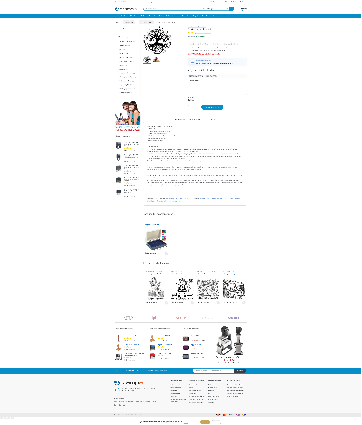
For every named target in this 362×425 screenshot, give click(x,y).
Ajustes (216, 422)
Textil (167, 16)
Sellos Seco (205, 16)
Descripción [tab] (179, 119)
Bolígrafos (196, 16)
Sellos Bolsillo (216, 16)
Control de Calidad (233, 396)
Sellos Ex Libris (128, 22)
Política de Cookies (195, 390)
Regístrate (240, 371)
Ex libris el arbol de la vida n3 (219, 199)
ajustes (186, 423)
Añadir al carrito (213, 107)
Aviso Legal (192, 393)
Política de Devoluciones (196, 396)
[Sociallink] (115, 405)
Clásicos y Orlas (125, 53)
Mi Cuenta (211, 385)
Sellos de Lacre (175, 393)
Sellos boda (174, 390)
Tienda (234, 2)
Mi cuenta (244, 2)
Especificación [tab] (194, 119)
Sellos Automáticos (121, 16)
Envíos (191, 388)
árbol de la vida (204, 199)
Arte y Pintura (124, 45)
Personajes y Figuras (127, 89)
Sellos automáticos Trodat (235, 393)
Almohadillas (153, 16)
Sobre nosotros (194, 385)
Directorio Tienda (213, 396)
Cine (122, 49)
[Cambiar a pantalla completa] (5, 418)
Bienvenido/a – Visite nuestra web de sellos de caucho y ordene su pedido (135, 2)
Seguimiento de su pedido (220, 2)
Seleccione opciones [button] (164, 253)
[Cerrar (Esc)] (12, 418)
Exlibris (143, 16)
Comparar (211, 402)
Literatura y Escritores (202, 271)
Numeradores (186, 16)
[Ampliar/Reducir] (1, 418)
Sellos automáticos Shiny (235, 388)
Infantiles (173, 271)
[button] (217, 76)
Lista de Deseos (213, 399)
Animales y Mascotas (127, 42)
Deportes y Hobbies (126, 57)
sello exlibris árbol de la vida (172, 201)
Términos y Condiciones (196, 399)
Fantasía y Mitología (150, 271)
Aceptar (205, 422)
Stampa (118, 415)
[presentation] (246, 318)
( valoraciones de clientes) (203, 33)
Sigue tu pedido (213, 388)
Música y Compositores (127, 77)
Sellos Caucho (134, 16)
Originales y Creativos (127, 85)
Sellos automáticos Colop (235, 385)
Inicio (116, 22)
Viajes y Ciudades (125, 93)
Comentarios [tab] (210, 119)
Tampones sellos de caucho (152, 222)
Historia (123, 65)
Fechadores (175, 16)
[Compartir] (8, 418)
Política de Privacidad (196, 402)
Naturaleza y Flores (146, 22)
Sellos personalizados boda (235, 390)
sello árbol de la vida (156, 201)
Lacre (224, 16)
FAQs (209, 393)
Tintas (161, 16)
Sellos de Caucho (175, 388)
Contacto (211, 390)
